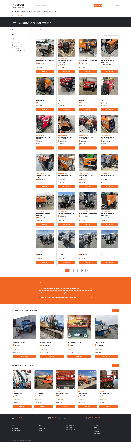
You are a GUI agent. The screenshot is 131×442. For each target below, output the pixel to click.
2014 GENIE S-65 (17, 393)
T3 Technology (70, 425)
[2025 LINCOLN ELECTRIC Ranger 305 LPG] (66, 48)
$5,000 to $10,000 (18, 46)
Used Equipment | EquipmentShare (23, 440)
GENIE (14, 340)
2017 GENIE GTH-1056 (19, 342)
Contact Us (55, 11)
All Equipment (15, 11)
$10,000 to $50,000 (18, 48)
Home (13, 15)
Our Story (96, 425)
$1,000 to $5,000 (18, 44)
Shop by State (37, 11)
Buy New (41, 430)
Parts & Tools (42, 428)
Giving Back (96, 431)
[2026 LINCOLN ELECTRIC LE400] (45, 48)
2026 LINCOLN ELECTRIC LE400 (45, 60)
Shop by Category (26, 11)
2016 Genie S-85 (99, 342)
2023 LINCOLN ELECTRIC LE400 (88, 60)
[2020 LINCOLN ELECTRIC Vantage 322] (45, 201)
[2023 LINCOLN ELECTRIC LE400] (88, 48)
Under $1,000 (17, 42)
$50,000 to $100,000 (19, 50)
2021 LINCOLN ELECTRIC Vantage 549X (43, 99)
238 (83, 270)
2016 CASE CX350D (45, 342)
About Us (90, 418)
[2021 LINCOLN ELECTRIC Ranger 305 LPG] (109, 48)
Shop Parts (47, 11)
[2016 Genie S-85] (106, 327)
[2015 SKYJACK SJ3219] (109, 379)
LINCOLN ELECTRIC (40, 58)
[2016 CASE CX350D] (52, 327)
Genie (96, 340)
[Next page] (87, 270)
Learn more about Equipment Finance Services (62, 418)
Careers (95, 427)
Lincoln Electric (19, 15)
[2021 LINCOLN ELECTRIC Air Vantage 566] (109, 162)
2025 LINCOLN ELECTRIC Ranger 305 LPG (64, 61)
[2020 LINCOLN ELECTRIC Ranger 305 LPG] (45, 162)
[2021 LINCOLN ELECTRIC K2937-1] (66, 86)
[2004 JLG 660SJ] (87, 379)
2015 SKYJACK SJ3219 (106, 393)
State (13, 34)
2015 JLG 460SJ (38, 393)
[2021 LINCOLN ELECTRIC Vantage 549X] (45, 86)
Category (15, 30)
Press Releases (97, 433)
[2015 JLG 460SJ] (43, 379)
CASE (41, 340)
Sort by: (101, 34)
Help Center (69, 427)
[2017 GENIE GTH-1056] (24, 327)
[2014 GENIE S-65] (22, 379)
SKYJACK (69, 340)
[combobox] (69, 5)
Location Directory (16, 430)
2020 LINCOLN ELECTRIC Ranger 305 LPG (43, 176)
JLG (35, 391)
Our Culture (96, 429)
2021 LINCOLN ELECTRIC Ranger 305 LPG (107, 61)
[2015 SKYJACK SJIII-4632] (79, 327)
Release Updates (70, 429)
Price (13, 39)
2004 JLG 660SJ (82, 393)
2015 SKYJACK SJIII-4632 (74, 342)
